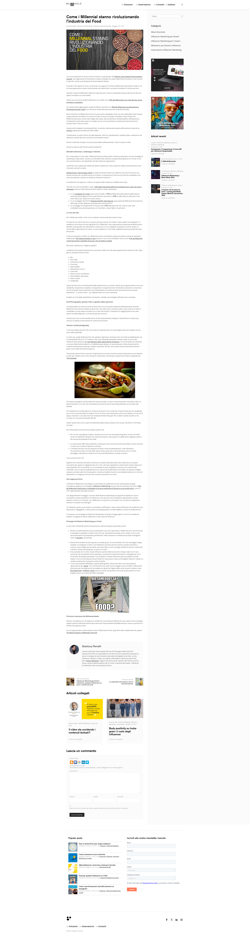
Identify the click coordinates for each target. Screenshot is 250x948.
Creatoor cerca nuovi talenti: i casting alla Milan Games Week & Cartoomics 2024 (172, 192)
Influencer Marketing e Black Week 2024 (170, 176)
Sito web (120, 797)
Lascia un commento (75, 739)
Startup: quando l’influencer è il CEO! (93, 876)
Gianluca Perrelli (91, 646)
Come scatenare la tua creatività (92, 854)
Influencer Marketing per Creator (165, 41)
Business (103, 846)
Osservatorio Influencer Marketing (166, 50)
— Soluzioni (127, 4)
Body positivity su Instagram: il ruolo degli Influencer (123, 731)
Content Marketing (83, 723)
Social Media (120, 724)
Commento (74, 771)
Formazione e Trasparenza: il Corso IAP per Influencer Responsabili (166, 150)
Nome (72, 797)
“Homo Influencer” (92, 661)
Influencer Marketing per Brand (165, 36)
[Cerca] (182, 4)
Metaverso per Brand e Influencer (166, 45)
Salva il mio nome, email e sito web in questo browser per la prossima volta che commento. (99, 808)
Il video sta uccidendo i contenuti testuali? (82, 731)
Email (96, 797)
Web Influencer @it (105, 867)
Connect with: (74, 758)
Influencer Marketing (84, 26)
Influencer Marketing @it (102, 26)
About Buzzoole (158, 32)
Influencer (174, 142)
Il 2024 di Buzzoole (168, 161)
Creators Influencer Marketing (160, 142)
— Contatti (159, 4)
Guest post (102, 856)
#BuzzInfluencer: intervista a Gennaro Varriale (97, 865)
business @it (71, 26)
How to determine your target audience (94, 844)
